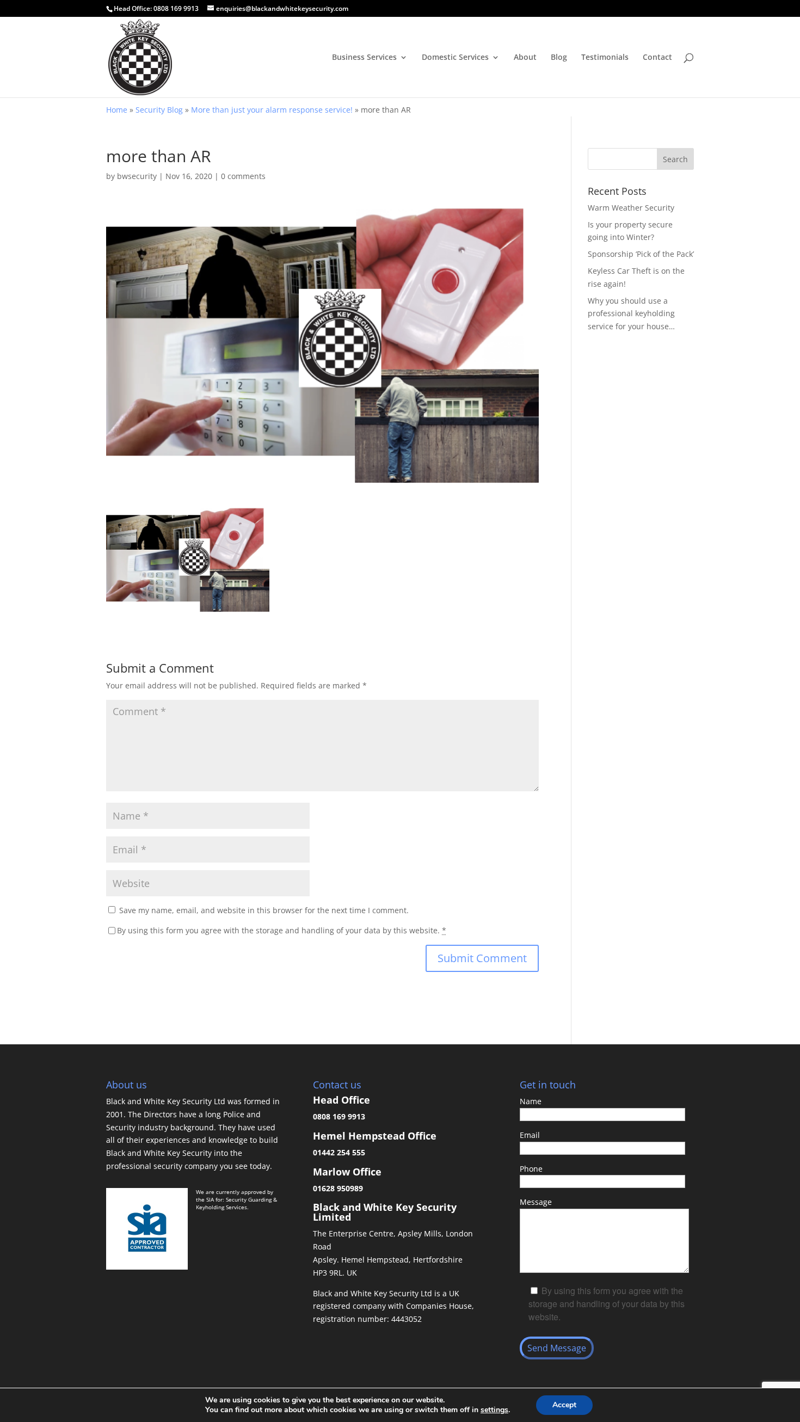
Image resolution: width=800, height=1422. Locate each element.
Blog (559, 57)
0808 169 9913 (176, 8)
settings (494, 1410)
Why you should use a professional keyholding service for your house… (631, 314)
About (525, 57)
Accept (564, 1405)
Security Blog (159, 109)
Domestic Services (455, 57)
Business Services (364, 57)
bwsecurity (137, 176)
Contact (657, 57)
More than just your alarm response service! (272, 109)
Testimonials (605, 57)
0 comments (243, 176)
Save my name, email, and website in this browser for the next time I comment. (264, 910)
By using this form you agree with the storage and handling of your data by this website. (281, 930)
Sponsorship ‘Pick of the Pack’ (641, 254)
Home (116, 109)
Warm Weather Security (631, 207)
